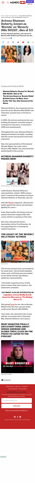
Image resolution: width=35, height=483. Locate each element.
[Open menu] (3, 3)
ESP (29, 4)
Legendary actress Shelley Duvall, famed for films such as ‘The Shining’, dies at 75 (17, 297)
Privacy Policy (23, 389)
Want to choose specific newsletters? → (16, 410)
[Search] (8, 3)
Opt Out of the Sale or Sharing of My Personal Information (17, 419)
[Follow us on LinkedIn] (20, 417)
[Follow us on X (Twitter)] (17, 417)
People (11, 203)
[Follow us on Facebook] (15, 417)
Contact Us (25, 386)
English (7, 15)
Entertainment (14, 15)
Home (2, 15)
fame (12, 304)
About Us (17, 386)
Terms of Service (13, 389)
